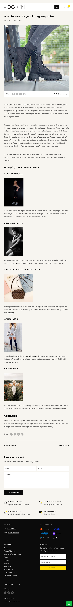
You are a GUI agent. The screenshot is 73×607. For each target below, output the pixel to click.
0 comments (62, 94)
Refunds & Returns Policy (12, 554)
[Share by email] (24, 94)
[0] (67, 7)
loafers (46, 134)
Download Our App (10, 576)
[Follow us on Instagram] (8, 592)
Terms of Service (9, 551)
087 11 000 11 (11, 529)
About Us (7, 563)
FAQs (6, 557)
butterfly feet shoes (13, 263)
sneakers (40, 134)
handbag (11, 313)
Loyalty (6, 560)
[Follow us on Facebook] (5, 592)
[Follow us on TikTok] (12, 592)
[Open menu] (5, 7)
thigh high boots (30, 356)
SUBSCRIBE (53, 568)
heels (28, 137)
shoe (17, 134)
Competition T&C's (10, 572)
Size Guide (7, 566)
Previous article (11, 445)
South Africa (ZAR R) (11, 584)
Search (6, 548)
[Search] (56, 7)
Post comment (14, 492)
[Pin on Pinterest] (17, 94)
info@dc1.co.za (13, 533)
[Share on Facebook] (13, 94)
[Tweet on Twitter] (20, 94)
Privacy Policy (8, 569)
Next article (63, 445)
